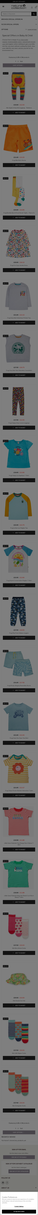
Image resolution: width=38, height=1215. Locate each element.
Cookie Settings (19, 1206)
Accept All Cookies (19, 1211)
